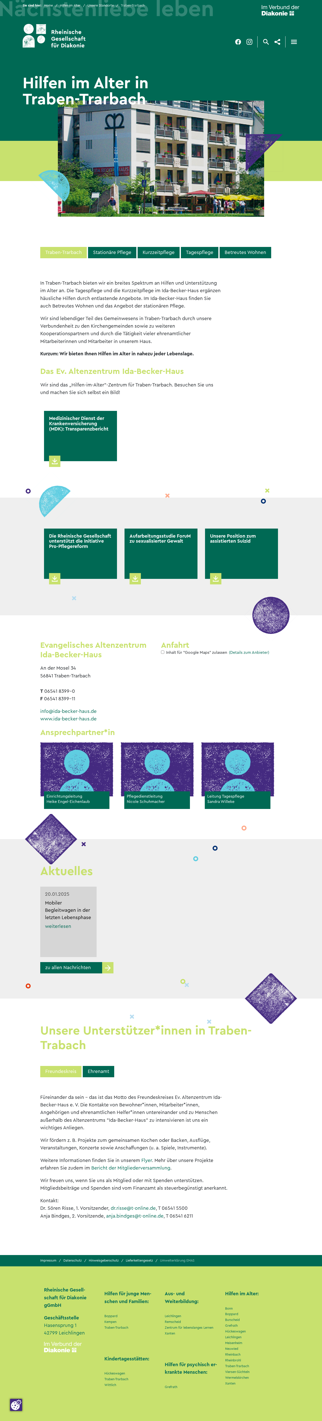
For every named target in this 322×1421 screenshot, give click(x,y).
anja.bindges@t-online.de (135, 1216)
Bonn (229, 1308)
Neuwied (231, 1348)
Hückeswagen (114, 1373)
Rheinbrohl (233, 1360)
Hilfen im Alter (70, 5)
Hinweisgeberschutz (104, 1260)
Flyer (146, 1160)
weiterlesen (58, 926)
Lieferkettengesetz (139, 1260)
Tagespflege (199, 252)
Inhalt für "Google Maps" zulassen (196, 653)
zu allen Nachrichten (68, 967)
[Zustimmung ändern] (16, 1405)
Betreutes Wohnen (245, 252)
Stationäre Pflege (112, 252)
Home (48, 5)
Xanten (170, 1333)
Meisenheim (233, 1343)
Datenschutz (72, 1260)
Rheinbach (232, 1354)
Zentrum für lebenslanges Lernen (189, 1327)
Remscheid (173, 1321)
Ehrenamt (98, 1071)
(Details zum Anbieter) (249, 653)
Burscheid (232, 1319)
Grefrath (171, 1387)
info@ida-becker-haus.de (68, 711)
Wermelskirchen (237, 1377)
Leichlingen (173, 1316)
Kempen (110, 1321)
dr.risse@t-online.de (133, 1208)
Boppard (110, 1316)
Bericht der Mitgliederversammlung (130, 1168)
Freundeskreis (60, 1071)
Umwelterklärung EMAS (177, 1260)
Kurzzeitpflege (159, 252)
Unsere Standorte (101, 5)
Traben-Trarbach (63, 252)
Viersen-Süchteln (237, 1371)
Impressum (48, 1260)
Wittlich (110, 1385)
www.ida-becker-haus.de (68, 718)
